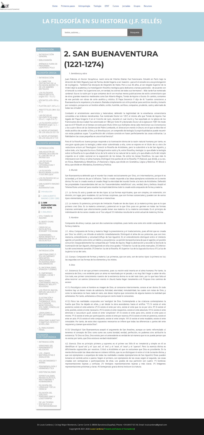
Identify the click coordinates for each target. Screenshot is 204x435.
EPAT (107, 6)
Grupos (137, 6)
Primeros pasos (68, 6)
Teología (97, 6)
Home (54, 6)
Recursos (148, 6)
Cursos (116, 6)
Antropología (84, 6)
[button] (48, 49)
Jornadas (126, 6)
